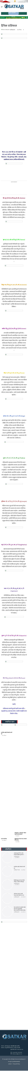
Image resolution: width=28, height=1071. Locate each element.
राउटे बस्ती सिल (4, 838)
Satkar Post (17, 870)
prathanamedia (16, 1061)
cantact (10, 1064)
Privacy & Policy (16, 1064)
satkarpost (12, 30)
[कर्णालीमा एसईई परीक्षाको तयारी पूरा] (7, 727)
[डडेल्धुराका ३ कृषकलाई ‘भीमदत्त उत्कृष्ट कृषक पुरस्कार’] (21, 777)
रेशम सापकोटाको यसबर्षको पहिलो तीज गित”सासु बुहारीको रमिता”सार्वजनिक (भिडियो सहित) (20, 909)
